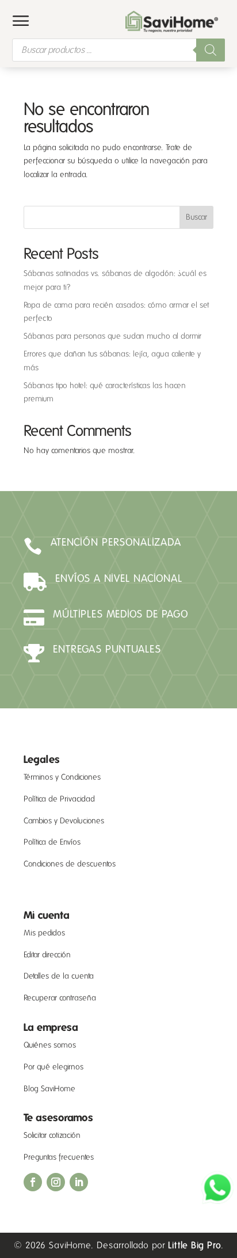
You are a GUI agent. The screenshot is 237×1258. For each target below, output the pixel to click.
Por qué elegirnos (53, 1067)
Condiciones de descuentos (70, 864)
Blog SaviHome (49, 1088)
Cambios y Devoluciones (64, 820)
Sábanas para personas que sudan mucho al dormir (112, 336)
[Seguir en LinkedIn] (79, 1182)
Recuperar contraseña (60, 998)
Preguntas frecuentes (59, 1157)
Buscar (196, 217)
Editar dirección (47, 954)
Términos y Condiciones (62, 777)
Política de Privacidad (59, 799)
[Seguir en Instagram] (56, 1182)
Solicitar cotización (52, 1135)
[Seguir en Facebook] (33, 1182)
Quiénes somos (50, 1045)
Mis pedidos (44, 933)
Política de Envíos (52, 842)
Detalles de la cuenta (59, 976)
